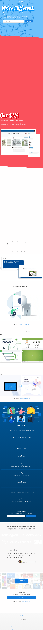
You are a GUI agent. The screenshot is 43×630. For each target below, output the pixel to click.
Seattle (23, 618)
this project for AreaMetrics (25, 398)
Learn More (28, 21)
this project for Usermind (23, 369)
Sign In (23, 615)
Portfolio (11, 627)
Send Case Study (31, 515)
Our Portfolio (21, 581)
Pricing (11, 626)
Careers (31, 629)
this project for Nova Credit (24, 324)
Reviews (11, 629)
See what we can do (26, 601)
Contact (31, 627)
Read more (32, 561)
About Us (32, 626)
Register (21, 597)
